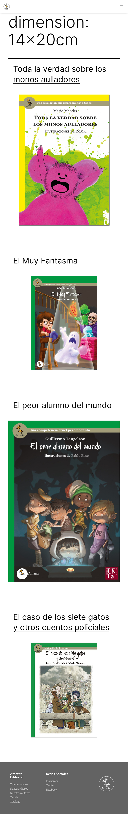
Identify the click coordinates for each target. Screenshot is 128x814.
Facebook (51, 789)
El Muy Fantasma (45, 260)
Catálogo (15, 801)
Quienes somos (19, 784)
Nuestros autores (20, 793)
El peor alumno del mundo (62, 405)
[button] (122, 6)
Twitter (50, 785)
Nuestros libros (19, 788)
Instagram (52, 781)
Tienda (14, 797)
